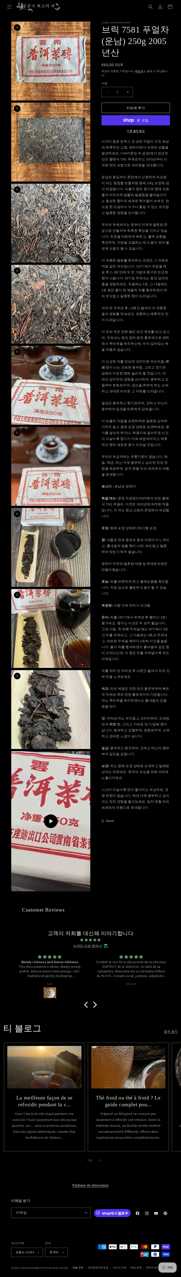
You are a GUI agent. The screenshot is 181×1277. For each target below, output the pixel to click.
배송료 (139, 71)
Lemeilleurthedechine (32, 1267)
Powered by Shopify (56, 1267)
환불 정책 (78, 1267)
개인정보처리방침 (98, 1267)
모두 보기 (171, 1031)
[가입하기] (85, 1213)
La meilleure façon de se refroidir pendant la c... (44, 1101)
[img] (90, 940)
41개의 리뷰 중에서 (87, 946)
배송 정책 (136, 1267)
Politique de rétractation (90, 1185)
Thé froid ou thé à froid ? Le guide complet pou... (128, 1101)
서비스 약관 (119, 1267)
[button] (9, 7)
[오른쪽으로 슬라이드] (100, 1160)
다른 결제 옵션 (136, 130)
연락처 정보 (152, 1267)
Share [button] (110, 821)
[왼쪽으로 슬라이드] (81, 1160)
